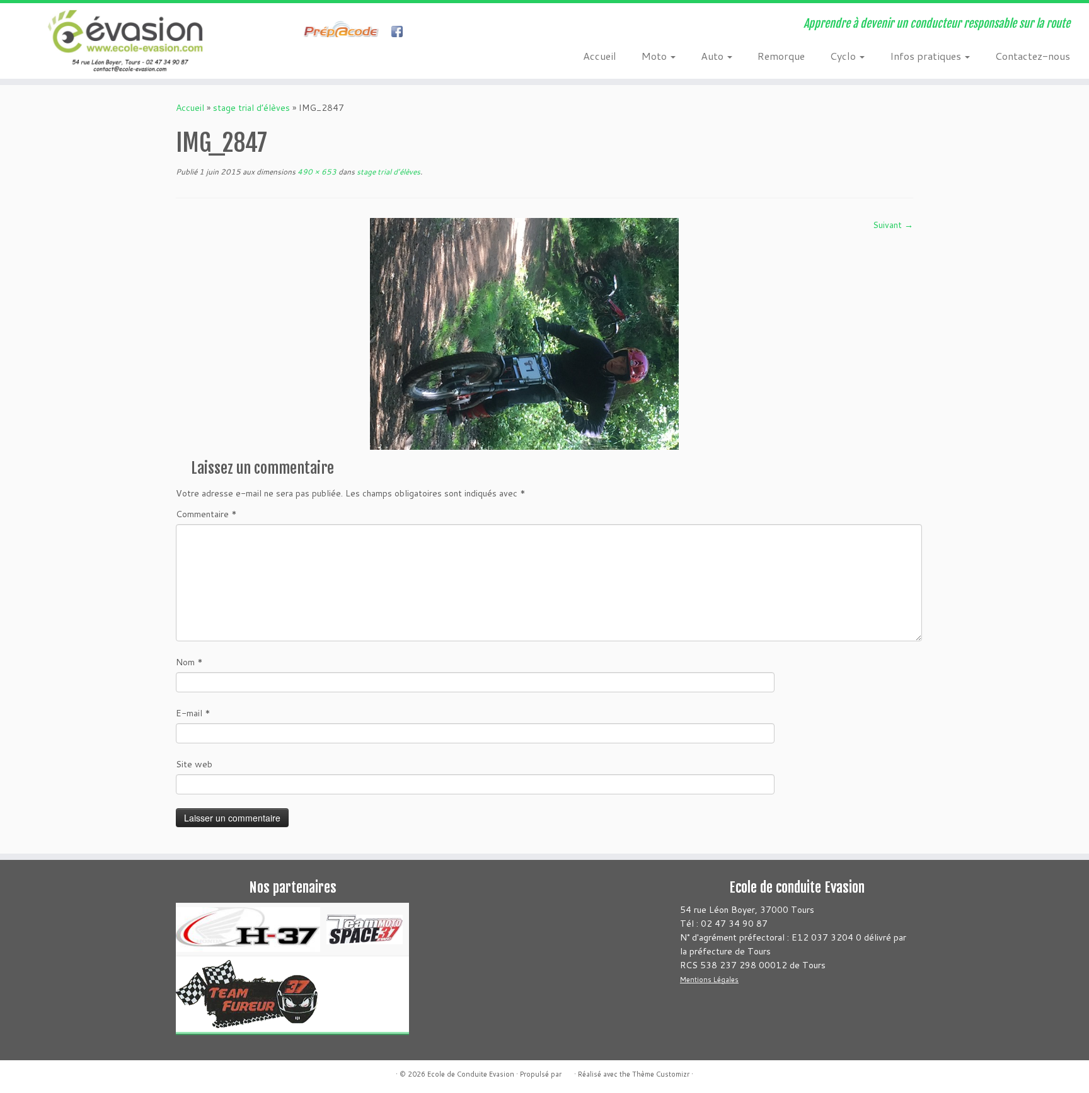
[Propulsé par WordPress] (567, 1071)
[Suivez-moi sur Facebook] (296, 33)
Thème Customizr (660, 1074)
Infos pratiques (927, 56)
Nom (189, 662)
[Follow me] (401, 33)
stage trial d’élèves (251, 107)
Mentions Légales (709, 980)
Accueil (599, 56)
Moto (655, 56)
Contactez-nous (1032, 56)
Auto (713, 56)
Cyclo (844, 56)
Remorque (781, 56)
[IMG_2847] (524, 332)
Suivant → (893, 225)
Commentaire (206, 514)
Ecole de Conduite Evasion (470, 1074)
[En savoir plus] (423, 33)
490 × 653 (316, 171)
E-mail (193, 713)
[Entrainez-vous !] (344, 33)
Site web (194, 764)
